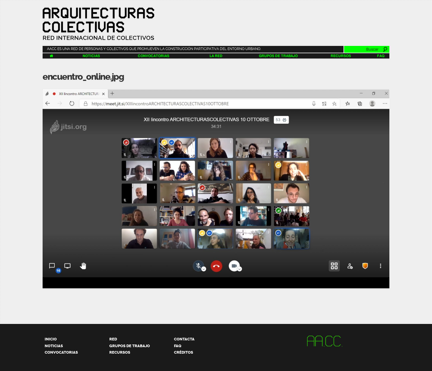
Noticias (91, 56)
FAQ (380, 56)
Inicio (51, 339)
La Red (216, 56)
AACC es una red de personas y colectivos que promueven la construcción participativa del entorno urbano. (154, 49)
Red (113, 339)
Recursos (341, 56)
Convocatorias (153, 56)
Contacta (184, 339)
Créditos (183, 352)
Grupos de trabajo (278, 56)
